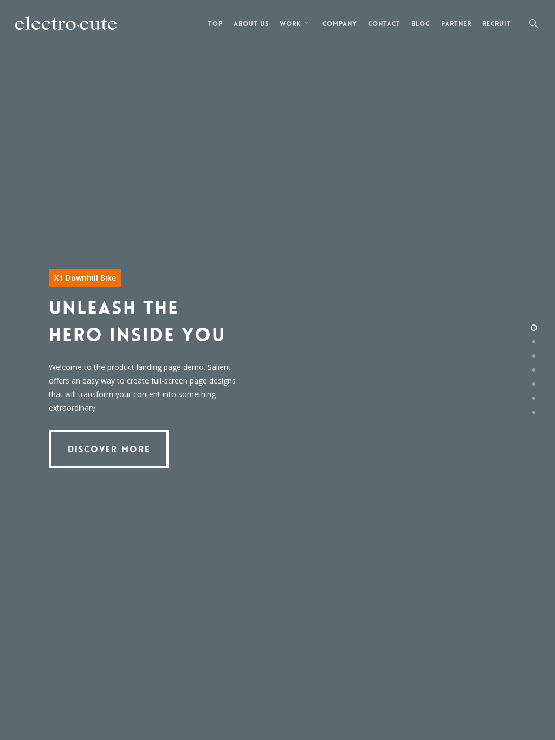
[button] (109, 449)
